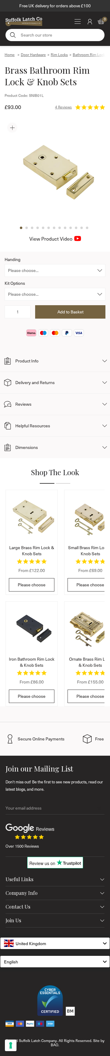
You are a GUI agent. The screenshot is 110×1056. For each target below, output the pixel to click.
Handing (12, 259)
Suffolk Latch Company (38, 1040)
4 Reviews (63, 107)
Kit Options (15, 283)
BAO (54, 1044)
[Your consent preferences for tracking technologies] (10, 1045)
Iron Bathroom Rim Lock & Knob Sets (31, 662)
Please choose (32, 585)
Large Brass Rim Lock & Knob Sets (31, 550)
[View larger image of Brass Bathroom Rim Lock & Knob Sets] (55, 170)
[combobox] (55, 943)
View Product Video (50, 238)
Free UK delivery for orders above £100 (55, 6)
